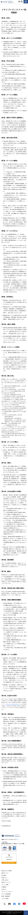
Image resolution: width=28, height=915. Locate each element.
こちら (17, 839)
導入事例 (3, 875)
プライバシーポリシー (7, 891)
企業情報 (3, 887)
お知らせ (3, 889)
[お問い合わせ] (19, 2)
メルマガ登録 (5, 898)
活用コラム (4, 877)
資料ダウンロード (6, 882)
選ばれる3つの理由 (6, 870)
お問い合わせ (5, 880)
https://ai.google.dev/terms (13, 704)
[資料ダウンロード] (21, 2)
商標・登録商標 (5, 896)
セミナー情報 (5, 884)
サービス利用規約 (6, 894)
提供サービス (5, 873)
